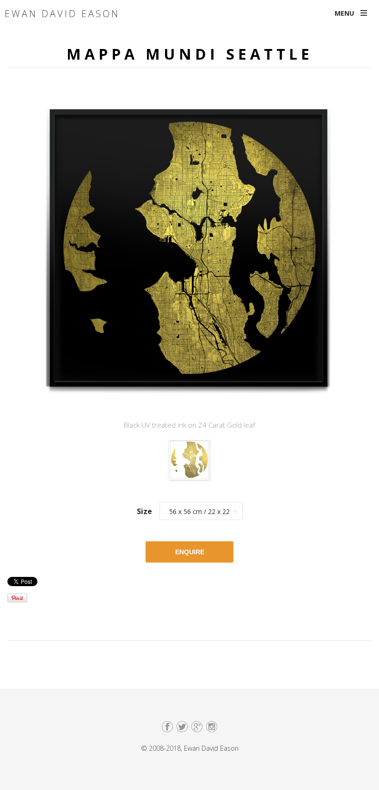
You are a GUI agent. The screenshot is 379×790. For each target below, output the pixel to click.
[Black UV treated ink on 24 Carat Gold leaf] (189, 251)
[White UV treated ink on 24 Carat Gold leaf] (189, 463)
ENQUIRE (189, 552)
